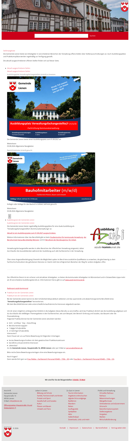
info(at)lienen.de (15, 401)
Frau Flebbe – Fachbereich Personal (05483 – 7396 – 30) (48, 359)
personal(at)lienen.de (74, 348)
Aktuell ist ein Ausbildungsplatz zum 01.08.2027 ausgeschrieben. (31, 233)
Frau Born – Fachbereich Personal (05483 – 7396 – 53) (94, 359)
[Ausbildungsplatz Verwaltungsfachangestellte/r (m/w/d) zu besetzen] (44, 107)
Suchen (92, 36)
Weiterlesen (11, 143)
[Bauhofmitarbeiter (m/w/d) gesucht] (51, 177)
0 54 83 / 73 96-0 (79, 380)
